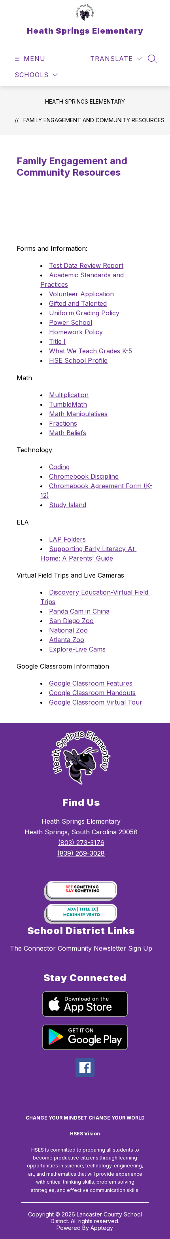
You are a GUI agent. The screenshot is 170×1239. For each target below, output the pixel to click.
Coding (59, 467)
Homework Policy (76, 332)
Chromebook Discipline (84, 476)
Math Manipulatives (78, 414)
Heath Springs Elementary (85, 101)
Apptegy (102, 1227)
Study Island (67, 505)
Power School (70, 322)
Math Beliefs (67, 433)
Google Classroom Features (90, 683)
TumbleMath (68, 404)
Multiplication (69, 395)
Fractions (63, 423)
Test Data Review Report (86, 265)
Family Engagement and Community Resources (93, 120)
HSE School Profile (78, 360)
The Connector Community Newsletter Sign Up (81, 948)
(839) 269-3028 (81, 853)
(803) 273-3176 (81, 843)
